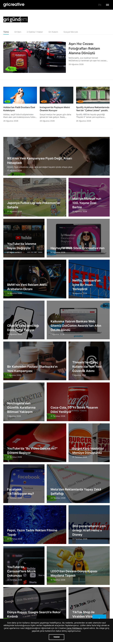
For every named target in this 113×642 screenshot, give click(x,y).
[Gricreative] (14, 5)
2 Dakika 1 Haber (35, 32)
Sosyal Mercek (71, 32)
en (99, 4)
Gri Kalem (53, 32)
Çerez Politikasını (74, 628)
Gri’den (17, 32)
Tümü (6, 32)
